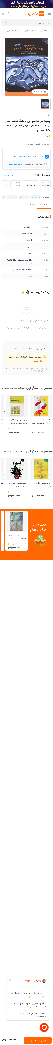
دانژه (49, 114)
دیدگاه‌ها (31, 204)
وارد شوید (37, 361)
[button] (5, 411)
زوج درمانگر (36, 197)
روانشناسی (24, 197)
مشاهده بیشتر (10, 388)
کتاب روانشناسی (33, 144)
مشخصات (44, 204)
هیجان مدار (12, 197)
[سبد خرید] (9, 13)
